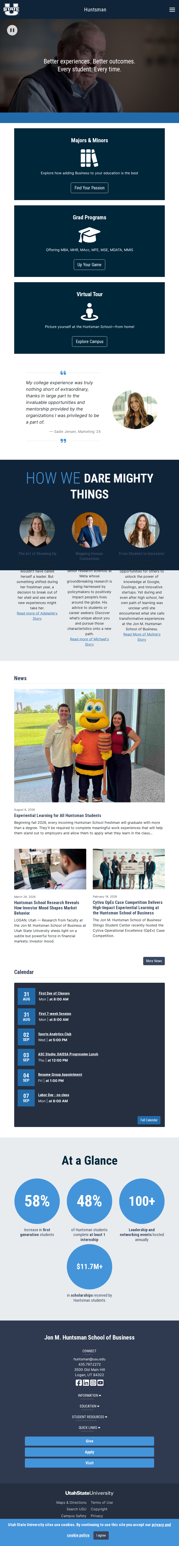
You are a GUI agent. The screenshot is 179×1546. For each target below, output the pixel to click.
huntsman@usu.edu (89, 1359)
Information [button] (88, 1395)
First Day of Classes (54, 993)
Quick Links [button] (88, 1428)
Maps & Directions (71, 1502)
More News (154, 961)
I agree (101, 1535)
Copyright (99, 1509)
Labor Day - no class (53, 1095)
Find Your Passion (89, 187)
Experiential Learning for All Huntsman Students (57, 815)
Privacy (97, 1516)
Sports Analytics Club (54, 1034)
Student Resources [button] (88, 1417)
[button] (12, 30)
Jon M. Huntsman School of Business (89, 1338)
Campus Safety (73, 1516)
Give (89, 1441)
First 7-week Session (55, 1013)
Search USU (76, 1509)
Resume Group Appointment (60, 1074)
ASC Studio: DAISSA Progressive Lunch (68, 1054)
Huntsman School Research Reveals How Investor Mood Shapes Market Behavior (46, 908)
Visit (90, 1463)
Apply (89, 1452)
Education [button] (88, 1406)
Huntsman (95, 10)
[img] (12, 30)
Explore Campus (89, 341)
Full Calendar (149, 1120)
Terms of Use (102, 1502)
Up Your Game (89, 264)
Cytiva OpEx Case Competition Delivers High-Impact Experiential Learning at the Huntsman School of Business (128, 908)
